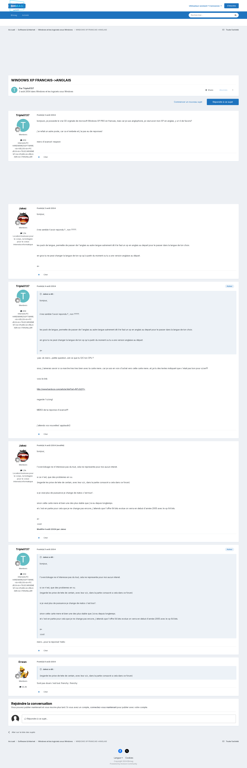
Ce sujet (225, 15)
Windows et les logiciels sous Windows (54, 91)
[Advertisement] (60, 55)
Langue (117, 758)
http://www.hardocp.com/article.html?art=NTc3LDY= (61, 389)
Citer (46, 157)
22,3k (24, 687)
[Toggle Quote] (41, 294)
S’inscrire (231, 6)
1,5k (24, 233)
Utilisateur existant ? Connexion (205, 6)
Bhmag (14, 15)
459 (24, 140)
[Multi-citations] (39, 157)
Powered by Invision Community (123, 764)
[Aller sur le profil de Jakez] (23, 218)
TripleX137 (28, 88)
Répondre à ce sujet (223, 102)
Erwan (23, 661)
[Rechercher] (235, 15)
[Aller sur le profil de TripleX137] (14, 90)
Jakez (22, 208)
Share (210, 90)
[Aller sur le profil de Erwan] (23, 671)
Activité (25, 15)
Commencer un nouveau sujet (188, 102)
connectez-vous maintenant (103, 707)
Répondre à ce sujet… (37, 718)
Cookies (129, 758)
